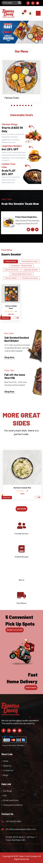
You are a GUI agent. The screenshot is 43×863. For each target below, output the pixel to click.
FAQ (5, 795)
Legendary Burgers (31, 270)
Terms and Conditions (12, 805)
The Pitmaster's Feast (29, 261)
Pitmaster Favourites (30, 278)
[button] (11, 105)
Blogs (5, 775)
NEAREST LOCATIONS (14, 630)
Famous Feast (10, 261)
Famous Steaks (11, 278)
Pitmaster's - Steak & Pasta (21, 265)
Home (5, 761)
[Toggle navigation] (38, 13)
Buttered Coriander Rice (22, 488)
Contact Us (8, 770)
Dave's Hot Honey (12, 270)
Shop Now (9, 357)
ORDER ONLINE (31, 688)
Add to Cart (5, 318)
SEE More (21, 509)
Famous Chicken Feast (11, 307)
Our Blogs (7, 791)
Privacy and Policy (11, 800)
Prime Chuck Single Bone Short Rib (26, 217)
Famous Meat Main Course (21, 274)
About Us (7, 765)
